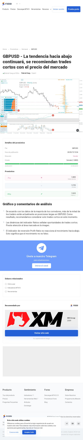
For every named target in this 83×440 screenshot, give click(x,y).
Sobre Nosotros (70, 395)
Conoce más (13, 432)
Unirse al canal (41, 266)
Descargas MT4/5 (23, 9)
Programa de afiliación (72, 399)
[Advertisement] (41, 30)
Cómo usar (11, 284)
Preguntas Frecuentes (10, 402)
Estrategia (27, 406)
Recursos (45, 9)
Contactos (68, 402)
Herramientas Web (31, 399)
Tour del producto (9, 395)
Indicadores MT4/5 (14, 288)
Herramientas (36, 9)
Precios (13, 9)
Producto (5, 9)
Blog (45, 402)
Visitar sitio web (41, 333)
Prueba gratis (73, 9)
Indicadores (29, 395)
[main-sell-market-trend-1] (41, 106)
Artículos (27, 402)
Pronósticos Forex (50, 399)
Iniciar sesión (58, 9)
